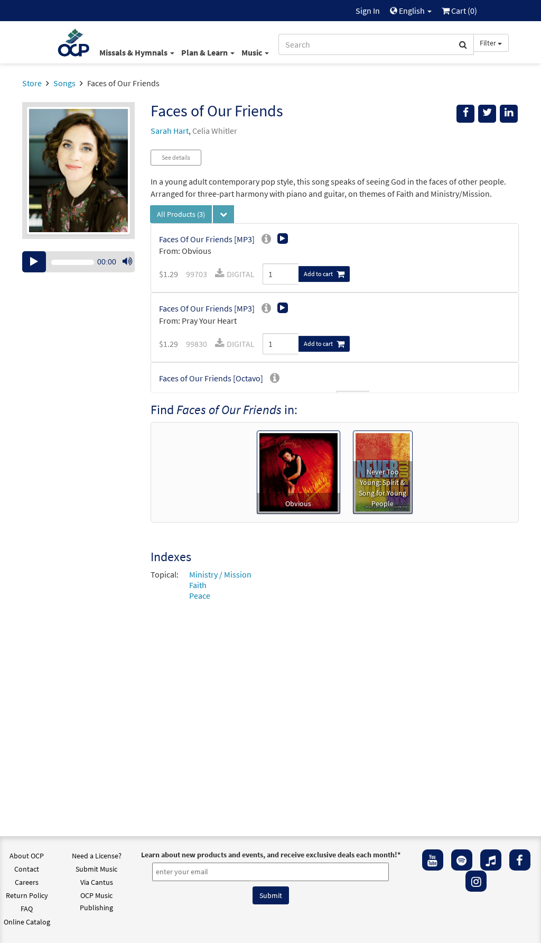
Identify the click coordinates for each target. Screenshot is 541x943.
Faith (198, 585)
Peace (199, 595)
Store (32, 83)
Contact (26, 869)
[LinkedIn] (509, 114)
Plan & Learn (205, 52)
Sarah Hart (170, 130)
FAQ (27, 908)
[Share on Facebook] (465, 114)
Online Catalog (27, 922)
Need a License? (97, 855)
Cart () (463, 10)
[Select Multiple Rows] (223, 214)
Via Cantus (96, 882)
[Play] (34, 261)
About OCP (27, 855)
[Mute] (127, 262)
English (411, 10)
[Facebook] (519, 860)
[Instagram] (476, 881)
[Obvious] (298, 471)
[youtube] (432, 860)
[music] (490, 860)
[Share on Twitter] (487, 114)
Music (252, 52)
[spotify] (461, 860)
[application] (78, 261)
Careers (27, 882)
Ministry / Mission (220, 574)
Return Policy (27, 895)
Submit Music (96, 869)
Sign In (368, 10)
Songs (64, 83)
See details (176, 157)
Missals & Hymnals (134, 52)
